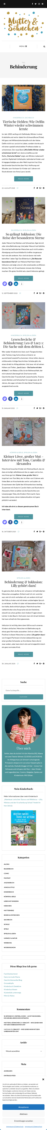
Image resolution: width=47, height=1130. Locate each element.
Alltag (6, 864)
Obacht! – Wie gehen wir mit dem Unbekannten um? (23, 1024)
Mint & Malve (9, 996)
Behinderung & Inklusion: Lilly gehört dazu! (24, 584)
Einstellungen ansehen (23, 1121)
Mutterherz (9, 910)
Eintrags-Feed (10, 1075)
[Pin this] (43, 188)
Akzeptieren (23, 1107)
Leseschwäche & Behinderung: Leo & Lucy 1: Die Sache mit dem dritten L (23, 343)
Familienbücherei (11, 974)
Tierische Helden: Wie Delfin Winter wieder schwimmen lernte (23, 125)
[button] (43, 1079)
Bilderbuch (16, 230)
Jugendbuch (9, 883)
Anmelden (8, 1071)
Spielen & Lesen (29, 230)
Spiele (6, 929)
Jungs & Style (9, 887)
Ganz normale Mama (12, 977)
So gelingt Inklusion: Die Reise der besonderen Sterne (23, 236)
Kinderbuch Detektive (12, 986)
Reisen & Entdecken (12, 915)
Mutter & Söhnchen (12, 1023)
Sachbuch (29, 118)
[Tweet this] (37, 188)
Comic (6, 873)
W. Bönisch (8, 1016)
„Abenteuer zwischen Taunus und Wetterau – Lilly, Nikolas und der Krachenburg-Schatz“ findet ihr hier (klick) (23, 802)
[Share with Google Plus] (40, 188)
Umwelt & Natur (10, 938)
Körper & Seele (16, 452)
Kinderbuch (18, 118)
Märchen (8, 906)
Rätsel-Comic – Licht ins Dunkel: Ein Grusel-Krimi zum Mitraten (22, 1017)
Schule (7, 924)
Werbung (8, 943)
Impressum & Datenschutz (15, 1126)
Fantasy (7, 878)
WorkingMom (10, 947)
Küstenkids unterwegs (12, 992)
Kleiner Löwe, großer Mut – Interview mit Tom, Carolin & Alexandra (23, 460)
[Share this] (34, 188)
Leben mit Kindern (11, 901)
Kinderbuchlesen (10, 989)
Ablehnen (23, 1114)
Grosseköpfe (9, 983)
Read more (23, 179)
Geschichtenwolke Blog (13, 980)
